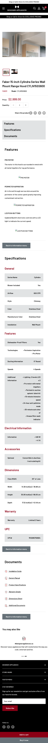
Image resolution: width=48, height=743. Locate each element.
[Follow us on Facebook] (4, 727)
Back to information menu (16, 245)
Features (9, 123)
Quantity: (5, 105)
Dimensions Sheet (15, 599)
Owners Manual (14, 578)
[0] (43, 8)
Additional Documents (17, 605)
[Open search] (34, 8)
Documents (10, 136)
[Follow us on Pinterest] (12, 727)
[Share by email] (44, 113)
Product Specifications (17, 585)
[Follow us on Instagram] (8, 727)
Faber (4, 91)
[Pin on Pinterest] (35, 113)
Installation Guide (15, 571)
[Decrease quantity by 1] (13, 105)
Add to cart (24, 735)
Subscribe (10, 708)
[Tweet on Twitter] (39, 113)
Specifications (12, 129)
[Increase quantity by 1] (25, 105)
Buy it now (24, 740)
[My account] (39, 8)
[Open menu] (3, 8)
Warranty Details (15, 592)
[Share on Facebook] (30, 113)
